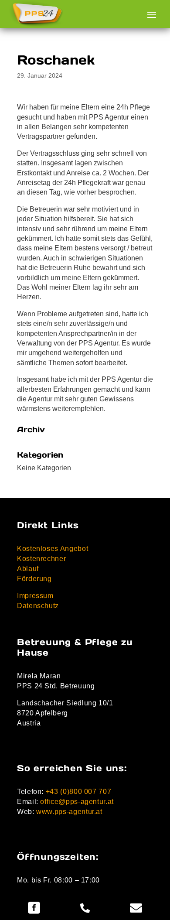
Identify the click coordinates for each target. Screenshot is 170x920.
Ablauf (28, 568)
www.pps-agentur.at (69, 811)
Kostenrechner (41, 558)
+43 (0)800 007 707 (79, 791)
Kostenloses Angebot (52, 548)
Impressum (35, 595)
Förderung (34, 578)
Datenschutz (38, 605)
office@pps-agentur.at (76, 801)
